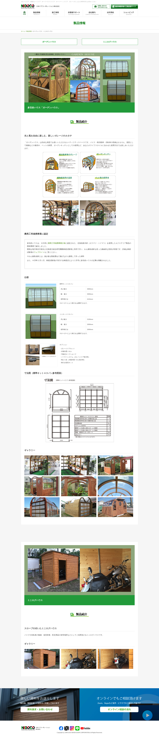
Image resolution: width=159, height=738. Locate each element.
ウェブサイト (39, 252)
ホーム (23, 31)
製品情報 (29, 31)
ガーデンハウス (49, 42)
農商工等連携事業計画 (56, 243)
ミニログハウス (110, 42)
